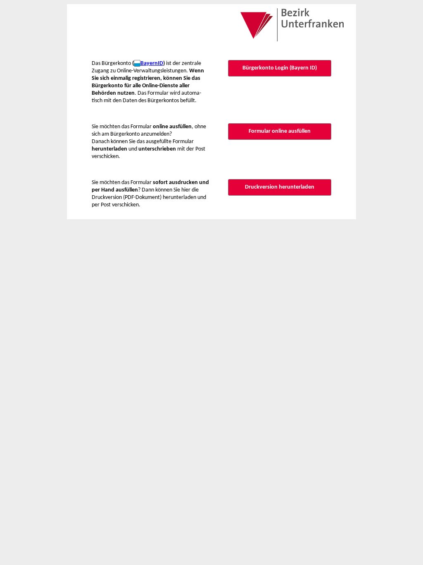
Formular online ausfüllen (280, 131)
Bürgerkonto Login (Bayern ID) (279, 68)
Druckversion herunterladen (279, 187)
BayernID (151, 63)
